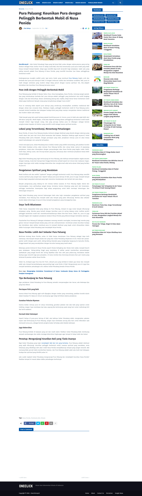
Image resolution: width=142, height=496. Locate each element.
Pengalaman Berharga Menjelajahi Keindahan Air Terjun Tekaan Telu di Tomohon (113, 92)
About (93, 493)
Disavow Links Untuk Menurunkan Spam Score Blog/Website (112, 81)
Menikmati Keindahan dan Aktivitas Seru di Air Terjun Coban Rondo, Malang (113, 104)
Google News (119, 493)
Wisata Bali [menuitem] (69, 3)
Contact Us (100, 493)
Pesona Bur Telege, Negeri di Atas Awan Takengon (106, 225)
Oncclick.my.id (23, 64)
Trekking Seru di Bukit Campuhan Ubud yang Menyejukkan (111, 137)
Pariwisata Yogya (113, 22)
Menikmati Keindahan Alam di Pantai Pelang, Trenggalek (112, 48)
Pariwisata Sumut (99, 22)
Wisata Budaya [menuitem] (81, 3)
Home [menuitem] (38, 3)
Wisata (43, 418)
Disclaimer (109, 493)
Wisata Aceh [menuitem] (46, 3)
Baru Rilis (100, 145)
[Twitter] (86, 28)
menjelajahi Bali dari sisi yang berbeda (54, 343)
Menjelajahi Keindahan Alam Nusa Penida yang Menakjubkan (112, 58)
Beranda (21, 9)
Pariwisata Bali (35, 418)
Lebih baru (23, 477)
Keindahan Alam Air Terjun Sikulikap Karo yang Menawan (107, 233)
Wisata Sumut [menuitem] (58, 3)
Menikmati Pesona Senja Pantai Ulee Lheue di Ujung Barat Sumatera (113, 37)
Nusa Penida (29, 9)
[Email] (51, 423)
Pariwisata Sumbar (113, 18)
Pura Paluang (73, 78)
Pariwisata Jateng (99, 18)
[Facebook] (83, 28)
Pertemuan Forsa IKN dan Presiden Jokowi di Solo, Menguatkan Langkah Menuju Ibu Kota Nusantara (113, 69)
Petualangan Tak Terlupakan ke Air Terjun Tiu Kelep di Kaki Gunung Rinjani (113, 126)
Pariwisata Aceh (98, 15)
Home (87, 493)
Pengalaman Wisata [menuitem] (95, 3)
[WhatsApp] (88, 28)
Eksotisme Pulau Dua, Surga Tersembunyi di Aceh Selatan (106, 206)
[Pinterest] (47, 423)
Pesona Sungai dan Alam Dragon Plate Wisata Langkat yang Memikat (112, 114)
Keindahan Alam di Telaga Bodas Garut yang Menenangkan (106, 153)
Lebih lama (84, 477)
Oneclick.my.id (35, 493)
